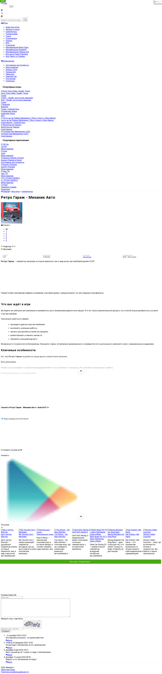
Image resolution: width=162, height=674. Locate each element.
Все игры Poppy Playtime (17, 54)
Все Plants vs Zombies (15, 56)
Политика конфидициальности (15, 672)
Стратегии (10, 45)
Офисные (10, 74)
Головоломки (12, 34)
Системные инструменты (17, 65)
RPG (7, 43)
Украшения (11, 72)
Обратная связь (8, 670)
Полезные (10, 81)
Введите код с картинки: (12, 619)
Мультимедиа (12, 67)
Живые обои (11, 70)
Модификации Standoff (16, 50)
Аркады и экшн (13, 29)
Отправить (5, 631)
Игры (5, 23)
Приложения (8, 61)
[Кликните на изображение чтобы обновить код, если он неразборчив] (32, 628)
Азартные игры (12, 27)
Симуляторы (11, 32)
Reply (10, 640)
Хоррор (9, 41)
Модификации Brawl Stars (17, 47)
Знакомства (11, 76)
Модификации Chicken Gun (17, 52)
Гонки (8, 36)
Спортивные (11, 38)
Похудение (11, 79)
